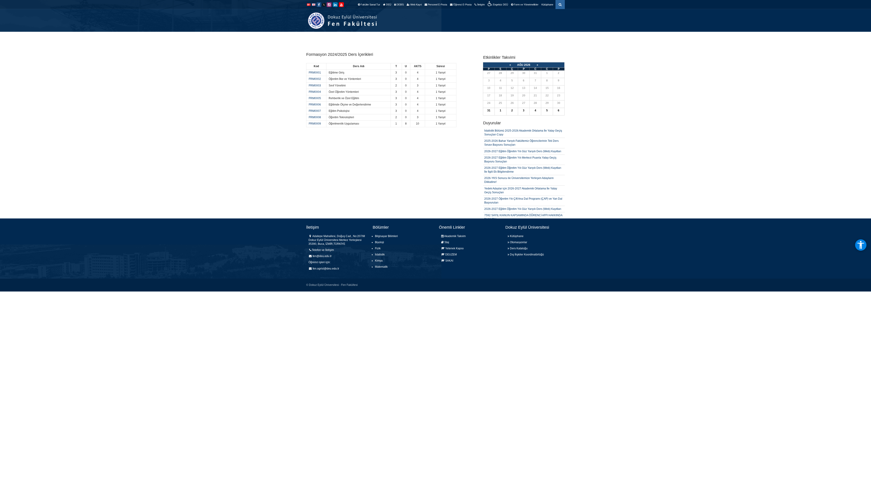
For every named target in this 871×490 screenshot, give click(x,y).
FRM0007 (315, 111)
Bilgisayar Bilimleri (386, 236)
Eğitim (455, 38)
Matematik (381, 266)
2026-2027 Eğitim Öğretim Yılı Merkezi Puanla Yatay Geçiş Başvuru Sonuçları (520, 149)
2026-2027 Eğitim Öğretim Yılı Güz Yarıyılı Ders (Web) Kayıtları (522, 140)
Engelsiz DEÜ (500, 4)
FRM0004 (315, 91)
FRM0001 (315, 72)
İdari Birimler (433, 38)
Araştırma (473, 38)
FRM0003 (315, 85)
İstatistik (380, 254)
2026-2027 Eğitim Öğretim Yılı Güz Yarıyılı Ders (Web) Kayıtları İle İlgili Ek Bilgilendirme (522, 159)
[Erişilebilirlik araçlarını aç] (860, 245)
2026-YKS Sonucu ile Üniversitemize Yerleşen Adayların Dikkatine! (519, 169)
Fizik (378, 248)
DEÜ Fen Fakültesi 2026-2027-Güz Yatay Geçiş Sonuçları (519, 215)
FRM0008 (315, 117)
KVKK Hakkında (553, 38)
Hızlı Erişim (496, 38)
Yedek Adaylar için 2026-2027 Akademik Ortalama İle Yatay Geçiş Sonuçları (520, 180)
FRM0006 (315, 104)
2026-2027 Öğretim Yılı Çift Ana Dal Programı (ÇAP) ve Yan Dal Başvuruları (523, 190)
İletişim (481, 4)
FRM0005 (315, 98)
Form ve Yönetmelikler (525, 4)
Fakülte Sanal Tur (370, 4)
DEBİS (400, 4)
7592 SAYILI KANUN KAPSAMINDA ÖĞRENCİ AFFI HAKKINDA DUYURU (523, 207)
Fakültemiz (389, 38)
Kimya (379, 260)
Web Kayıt (416, 4)
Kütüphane (547, 4)
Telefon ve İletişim (323, 250)
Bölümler (411, 38)
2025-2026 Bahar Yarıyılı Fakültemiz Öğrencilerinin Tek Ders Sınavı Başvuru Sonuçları (521, 132)
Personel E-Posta (437, 4)
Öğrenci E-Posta (462, 4)
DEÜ (388, 4)
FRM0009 (315, 123)
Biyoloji (379, 242)
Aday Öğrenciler (523, 38)
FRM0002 (315, 79)
